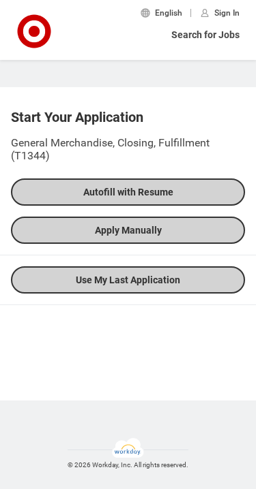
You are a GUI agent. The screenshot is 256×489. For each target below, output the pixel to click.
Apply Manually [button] (128, 230)
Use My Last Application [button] (128, 279)
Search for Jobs (205, 34)
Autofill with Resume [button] (128, 192)
